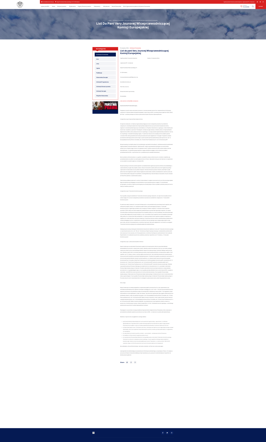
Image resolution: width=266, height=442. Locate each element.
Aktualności (106, 6)
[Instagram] (172, 433)
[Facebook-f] (163, 433)
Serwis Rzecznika (116, 6)
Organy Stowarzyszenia (84, 6)
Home (53, 6)
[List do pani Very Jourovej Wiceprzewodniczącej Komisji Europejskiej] (127, 362)
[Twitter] (257, 1)
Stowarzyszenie (61, 6)
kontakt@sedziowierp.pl (48, 1)
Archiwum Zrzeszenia (118, 20)
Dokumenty (97, 6)
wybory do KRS (45, 6)
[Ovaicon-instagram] (263, 1)
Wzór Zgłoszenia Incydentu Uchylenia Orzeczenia (136, 6)
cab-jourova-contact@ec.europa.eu (129, 101)
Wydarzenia (72, 6)
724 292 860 (246, 7)
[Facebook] (260, 1)
